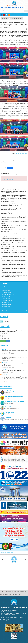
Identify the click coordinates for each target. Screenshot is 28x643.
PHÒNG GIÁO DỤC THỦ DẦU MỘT (21, 153)
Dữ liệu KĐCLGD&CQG (7, 302)
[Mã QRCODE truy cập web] (14, 635)
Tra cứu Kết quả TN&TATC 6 (8, 300)
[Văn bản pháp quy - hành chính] (14, 450)
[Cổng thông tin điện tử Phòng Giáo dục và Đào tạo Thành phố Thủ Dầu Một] (14, 3)
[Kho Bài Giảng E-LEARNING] (14, 467)
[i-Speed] (14, 518)
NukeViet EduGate (9, 617)
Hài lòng (3, 335)
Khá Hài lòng (4, 333)
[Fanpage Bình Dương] (14, 493)
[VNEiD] (14, 536)
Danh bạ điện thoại (21, 591)
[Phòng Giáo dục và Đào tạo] (14, 427)
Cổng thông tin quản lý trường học (14, 396)
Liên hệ (19, 594)
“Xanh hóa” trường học (7, 233)
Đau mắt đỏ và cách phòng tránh (9, 272)
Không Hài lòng (5, 338)
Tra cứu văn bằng (9, 412)
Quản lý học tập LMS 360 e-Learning (14, 401)
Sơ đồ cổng (2, 591)
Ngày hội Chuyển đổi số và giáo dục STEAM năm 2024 (14, 221)
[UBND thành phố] (14, 482)
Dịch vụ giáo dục (5, 310)
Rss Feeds (8, 591)
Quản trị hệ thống (13, 594)
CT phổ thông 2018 (6, 290)
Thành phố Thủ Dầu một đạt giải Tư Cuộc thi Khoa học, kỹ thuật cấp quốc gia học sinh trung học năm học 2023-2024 (13, 217)
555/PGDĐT (4, 362)
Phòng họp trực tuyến (7, 308)
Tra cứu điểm (8, 407)
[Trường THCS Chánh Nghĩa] (14, 559)
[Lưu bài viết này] (26, 29)
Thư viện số (8, 417)
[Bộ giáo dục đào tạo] (14, 435)
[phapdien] (14, 511)
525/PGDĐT (4, 374)
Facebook (10, 168)
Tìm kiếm (14, 591)
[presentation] (2, 559)
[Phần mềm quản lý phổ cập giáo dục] (14, 459)
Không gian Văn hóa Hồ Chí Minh (9, 286)
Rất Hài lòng (4, 336)
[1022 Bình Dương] (14, 475)
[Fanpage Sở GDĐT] (14, 505)
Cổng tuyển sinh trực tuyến (8, 294)
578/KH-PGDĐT (5, 356)
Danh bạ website (4, 594)
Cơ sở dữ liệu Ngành (10, 391)
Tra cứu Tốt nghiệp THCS (7, 298)
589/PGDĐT (4, 349)
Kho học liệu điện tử (6, 296)
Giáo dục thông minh (6, 304)
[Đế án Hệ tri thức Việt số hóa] (14, 442)
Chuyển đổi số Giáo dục (7, 288)
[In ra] (24, 29)
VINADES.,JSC (20, 617)
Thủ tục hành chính (6, 292)
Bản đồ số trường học (6, 306)
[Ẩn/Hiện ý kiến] (12, 174)
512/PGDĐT (4, 369)
